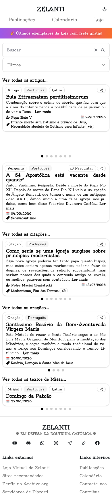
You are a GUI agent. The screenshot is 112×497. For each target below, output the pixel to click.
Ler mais (43, 111)
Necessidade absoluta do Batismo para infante (47, 126)
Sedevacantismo (23, 218)
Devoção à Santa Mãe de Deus (49, 363)
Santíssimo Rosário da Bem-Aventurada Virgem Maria (56, 326)
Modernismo (21, 290)
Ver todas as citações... (26, 234)
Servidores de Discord (25, 491)
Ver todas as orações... (25, 307)
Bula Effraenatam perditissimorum (47, 97)
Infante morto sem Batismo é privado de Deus (48, 122)
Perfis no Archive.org (25, 483)
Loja (99, 19)
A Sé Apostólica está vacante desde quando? (56, 177)
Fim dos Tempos (45, 290)
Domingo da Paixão (28, 396)
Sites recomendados (22, 475)
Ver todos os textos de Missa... (34, 379)
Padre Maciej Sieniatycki (31, 285)
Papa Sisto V (21, 117)
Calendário (64, 19)
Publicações (21, 19)
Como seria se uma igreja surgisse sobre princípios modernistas (56, 253)
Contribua (90, 491)
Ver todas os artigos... (25, 80)
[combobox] (56, 65)
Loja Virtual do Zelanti (26, 467)
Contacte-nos (93, 483)
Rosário (17, 363)
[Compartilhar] (101, 90)
